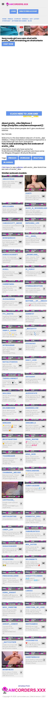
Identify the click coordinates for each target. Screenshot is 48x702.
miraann (7, 423)
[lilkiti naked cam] (35, 183)
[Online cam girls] (17, 4)
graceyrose (8, 179)
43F (20, 397)
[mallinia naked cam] (12, 390)
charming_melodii (12, 472)
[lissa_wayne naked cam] (35, 436)
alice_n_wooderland (36, 208)
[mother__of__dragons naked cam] (35, 297)
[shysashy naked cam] (35, 374)
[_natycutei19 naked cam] (12, 638)
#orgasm (25, 158)
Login (13, 11)
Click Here (6, 167)
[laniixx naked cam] (35, 588)
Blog (30, 21)
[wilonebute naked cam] (35, 556)
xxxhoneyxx (32, 640)
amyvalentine (9, 516)
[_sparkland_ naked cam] (35, 251)
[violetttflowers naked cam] (35, 572)
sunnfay (30, 314)
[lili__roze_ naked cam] (35, 233)
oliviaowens (9, 299)
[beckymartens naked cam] (12, 436)
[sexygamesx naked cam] (35, 620)
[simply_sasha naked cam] (12, 327)
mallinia (7, 393)
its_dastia (8, 314)
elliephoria (8, 559)
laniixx (29, 591)
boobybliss (8, 669)
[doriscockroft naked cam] (12, 251)
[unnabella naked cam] (35, 420)
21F (20, 209)
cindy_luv (8, 529)
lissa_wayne (32, 439)
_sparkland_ (32, 254)
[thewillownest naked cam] (12, 375)
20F (43, 548)
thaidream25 (9, 456)
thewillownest (10, 378)
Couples (17, 19)
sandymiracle (32, 657)
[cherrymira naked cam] (12, 281)
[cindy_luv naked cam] (12, 527)
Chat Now (8, 44)
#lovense (8, 162)
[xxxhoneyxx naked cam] (35, 637)
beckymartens (10, 439)
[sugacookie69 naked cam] (12, 542)
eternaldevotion (34, 286)
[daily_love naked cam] (35, 357)
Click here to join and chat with (24, 114)
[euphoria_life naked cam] (35, 219)
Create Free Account (28, 11)
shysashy (30, 376)
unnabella (31, 423)
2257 (44, 696)
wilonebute (31, 559)
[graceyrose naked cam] (12, 176)
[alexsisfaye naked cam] (35, 390)
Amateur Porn (24, 686)
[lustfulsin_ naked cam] (12, 490)
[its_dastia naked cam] (12, 311)
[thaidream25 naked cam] (12, 452)
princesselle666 (10, 576)
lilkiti (28, 193)
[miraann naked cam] (12, 420)
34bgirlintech (33, 531)
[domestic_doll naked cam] (35, 513)
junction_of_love (35, 607)
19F (20, 183)
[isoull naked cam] (12, 266)
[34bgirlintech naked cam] (35, 528)
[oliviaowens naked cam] (12, 296)
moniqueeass (9, 238)
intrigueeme (9, 345)
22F (43, 364)
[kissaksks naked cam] (35, 341)
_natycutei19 (9, 642)
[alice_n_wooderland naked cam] (35, 204)
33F (20, 366)
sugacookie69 (10, 546)
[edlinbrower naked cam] (12, 405)
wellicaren (8, 206)
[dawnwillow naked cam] (35, 405)
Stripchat (6, 21)
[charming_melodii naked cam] (12, 469)
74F (20, 645)
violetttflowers (34, 576)
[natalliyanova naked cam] (12, 358)
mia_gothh (31, 544)
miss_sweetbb (10, 607)
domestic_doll (33, 516)
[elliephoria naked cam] (12, 556)
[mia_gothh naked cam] (35, 542)
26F (20, 349)
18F (20, 258)
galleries (19, 167)
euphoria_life (32, 223)
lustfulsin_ (9, 500)
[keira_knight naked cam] (12, 589)
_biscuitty (31, 328)
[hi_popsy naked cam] (35, 266)
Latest (36, 19)
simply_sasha (9, 330)
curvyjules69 (32, 485)
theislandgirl (32, 470)
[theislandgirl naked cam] (35, 468)
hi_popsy (30, 269)
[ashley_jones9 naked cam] (12, 620)
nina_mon (31, 454)
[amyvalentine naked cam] (12, 513)
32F (43, 412)
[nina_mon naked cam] (35, 451)
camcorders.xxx (23, 696)
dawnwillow (32, 408)
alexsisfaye (31, 393)
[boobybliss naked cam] (12, 659)
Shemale (25, 19)
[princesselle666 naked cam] (12, 572)
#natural (38, 158)
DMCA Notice (35, 696)
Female (10, 19)
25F (20, 273)
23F (43, 272)
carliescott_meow (12, 223)
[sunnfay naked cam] (35, 311)
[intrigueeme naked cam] (12, 342)
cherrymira (8, 284)
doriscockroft (10, 254)
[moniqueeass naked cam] (12, 234)
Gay (31, 19)
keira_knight (9, 592)
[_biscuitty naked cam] (35, 326)
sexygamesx (32, 624)
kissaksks (30, 343)
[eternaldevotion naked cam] (35, 282)
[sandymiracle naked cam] (35, 653)
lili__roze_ (31, 236)
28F (20, 242)
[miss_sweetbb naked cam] (12, 604)
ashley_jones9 (10, 624)
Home (4, 19)
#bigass (12, 158)
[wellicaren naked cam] (12, 203)
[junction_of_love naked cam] (35, 604)
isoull (6, 269)
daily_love (31, 360)
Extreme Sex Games (19, 21)
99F (20, 549)
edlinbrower (9, 408)
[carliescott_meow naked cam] (12, 219)
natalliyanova (10, 362)
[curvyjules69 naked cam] (35, 483)
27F (20, 303)
